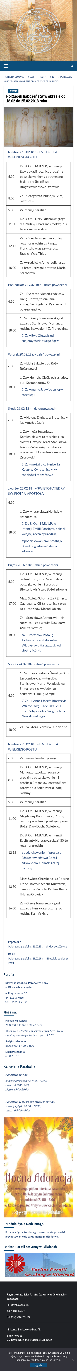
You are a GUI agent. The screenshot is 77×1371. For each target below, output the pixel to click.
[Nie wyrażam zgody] (72, 1359)
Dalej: (38, 958)
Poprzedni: (37, 944)
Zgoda (38, 1365)
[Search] (71, 66)
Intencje (13, 90)
